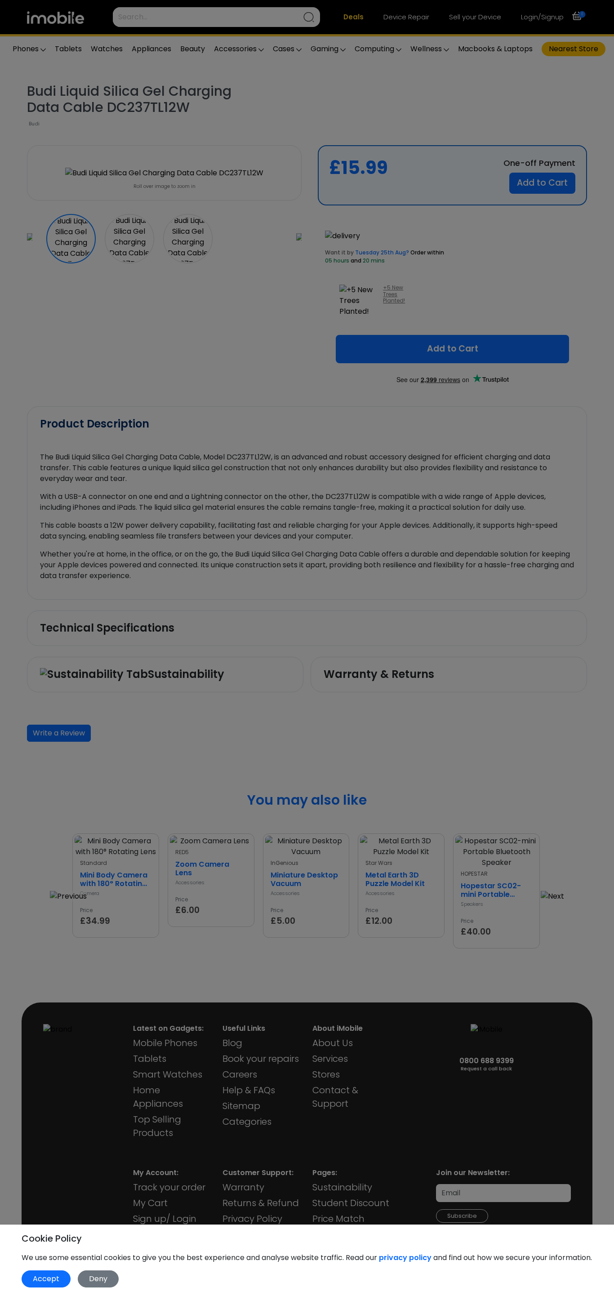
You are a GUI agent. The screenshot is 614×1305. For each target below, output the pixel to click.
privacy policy (406, 1257)
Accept (46, 1279)
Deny (98, 1279)
